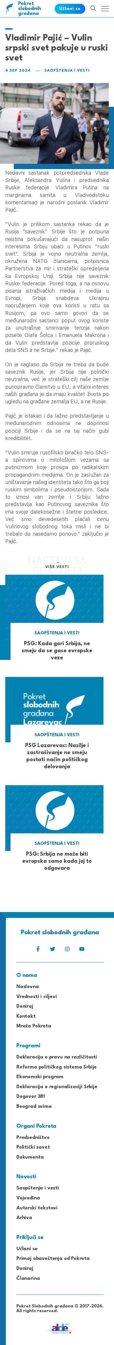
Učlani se (26, 1248)
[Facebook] (38, 950)
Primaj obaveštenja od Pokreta (53, 1258)
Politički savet (33, 1147)
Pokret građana (29, 8)
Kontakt (26, 1016)
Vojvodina (28, 1198)
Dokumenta (30, 1157)
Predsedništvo (33, 1137)
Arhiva (24, 1217)
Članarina (28, 1278)
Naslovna (27, 986)
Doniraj (24, 1006)
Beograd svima (34, 1106)
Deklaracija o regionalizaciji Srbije (56, 1086)
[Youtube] (81, 950)
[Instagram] (67, 950)
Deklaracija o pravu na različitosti (56, 1057)
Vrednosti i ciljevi (36, 996)
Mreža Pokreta (33, 1026)
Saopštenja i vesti (67, 71)
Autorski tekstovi (37, 1208)
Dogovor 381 (30, 1096)
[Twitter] (52, 950)
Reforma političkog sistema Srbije (56, 1067)
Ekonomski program (39, 1076)
